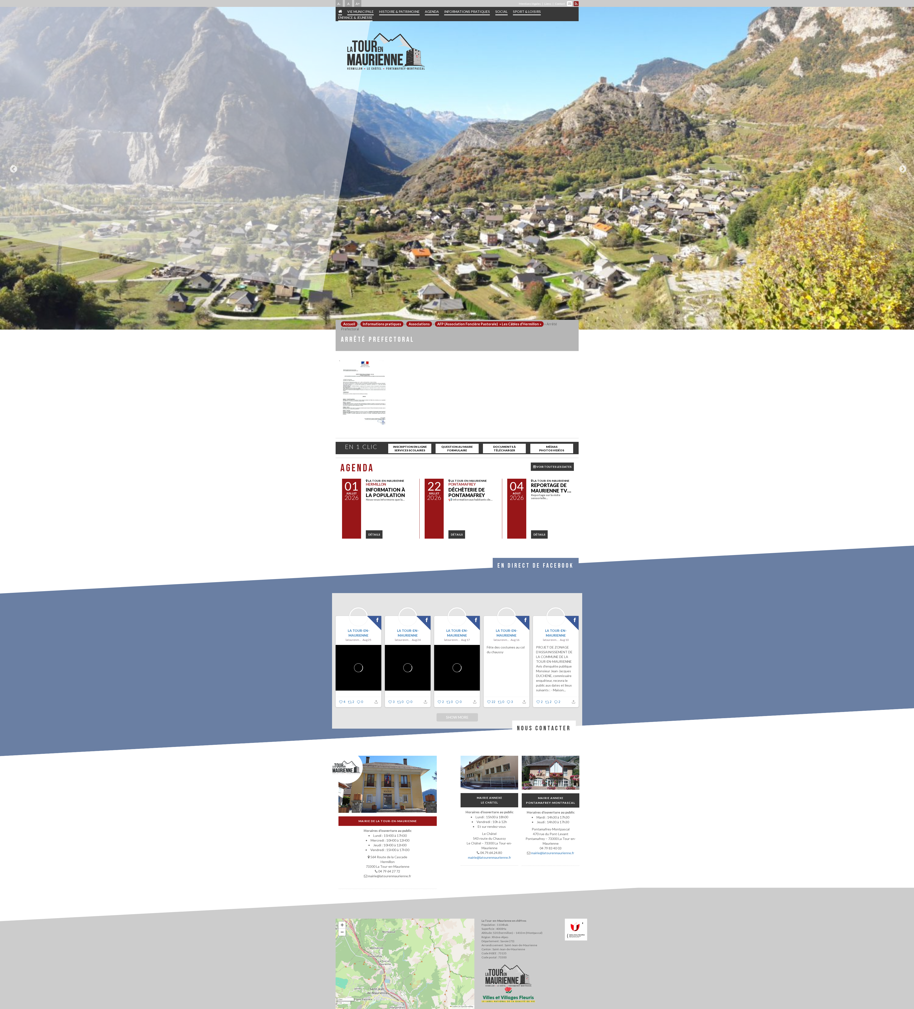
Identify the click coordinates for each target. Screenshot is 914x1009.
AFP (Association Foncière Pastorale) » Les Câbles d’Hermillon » (489, 324)
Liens (547, 3)
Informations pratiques (467, 12)
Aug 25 (367, 640)
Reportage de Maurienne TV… (551, 487)
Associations (419, 324)
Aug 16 (515, 640)
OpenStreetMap (467, 1006)
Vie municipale (360, 12)
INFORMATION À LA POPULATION (385, 492)
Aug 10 (564, 640)
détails (374, 534)
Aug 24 (416, 640)
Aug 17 (465, 640)
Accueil (349, 324)
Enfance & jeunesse (355, 17)
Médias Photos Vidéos (551, 448)
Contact (560, 3)
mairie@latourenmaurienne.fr (489, 857)
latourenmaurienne (353, 640)
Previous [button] (12, 167)
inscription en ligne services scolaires (410, 448)
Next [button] (901, 167)
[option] (457, 168)
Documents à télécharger (504, 448)
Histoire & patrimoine (399, 12)
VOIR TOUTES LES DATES (553, 466)
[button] (342, 925)
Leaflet (454, 1006)
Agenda (432, 12)
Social (501, 12)
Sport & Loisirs (527, 12)
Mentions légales (530, 3)
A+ (358, 3)
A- (339, 3)
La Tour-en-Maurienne (358, 633)
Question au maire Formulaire (457, 448)
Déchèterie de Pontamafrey (466, 492)
